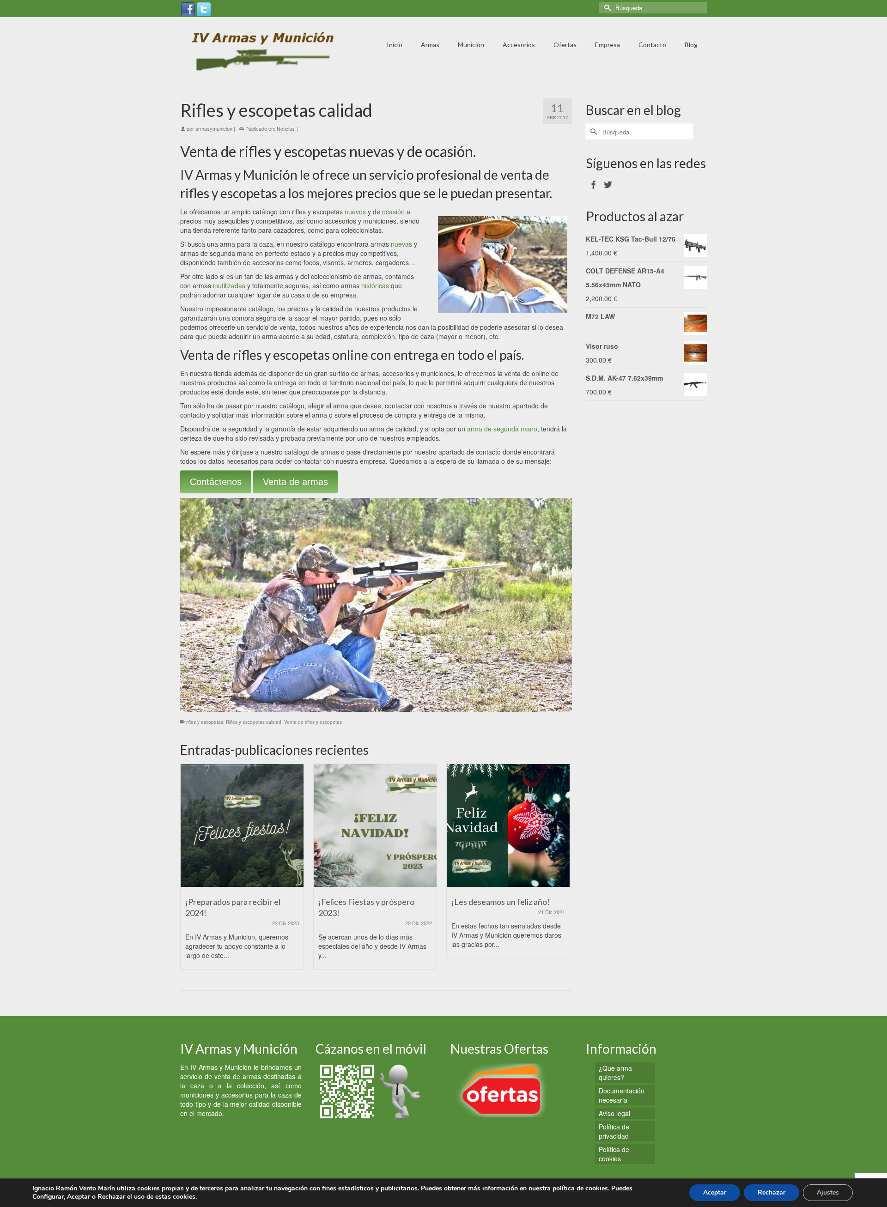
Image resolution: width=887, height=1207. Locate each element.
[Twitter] (204, 8)
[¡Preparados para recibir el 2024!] (242, 825)
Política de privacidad (614, 1131)
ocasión (393, 211)
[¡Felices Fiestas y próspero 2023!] (375, 825)
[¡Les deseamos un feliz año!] (508, 825)
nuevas (401, 244)
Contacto (652, 45)
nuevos (355, 211)
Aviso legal (614, 1113)
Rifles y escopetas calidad (253, 722)
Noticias (286, 128)
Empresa (607, 45)
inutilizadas (229, 285)
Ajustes (828, 1192)
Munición (471, 45)
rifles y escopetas (204, 722)
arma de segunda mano (502, 428)
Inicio (394, 45)
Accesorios (519, 45)
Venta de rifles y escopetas (313, 722)
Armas (430, 45)
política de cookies (580, 1188)
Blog (691, 45)
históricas (375, 285)
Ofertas (565, 45)
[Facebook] (188, 8)
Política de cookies (614, 1154)
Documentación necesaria (621, 1095)
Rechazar (771, 1192)
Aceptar (714, 1192)
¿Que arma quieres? (615, 1072)
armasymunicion (213, 128)
